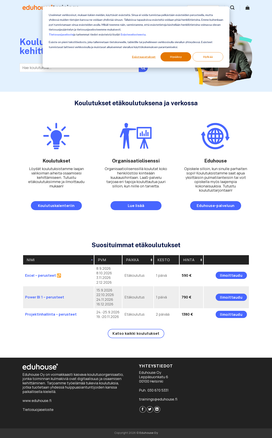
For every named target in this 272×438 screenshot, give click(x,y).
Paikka (132, 259)
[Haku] (232, 7)
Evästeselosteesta (133, 34)
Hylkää (208, 56)
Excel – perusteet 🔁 (43, 275)
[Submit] (143, 67)
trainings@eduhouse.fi (158, 399)
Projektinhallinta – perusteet (51, 314)
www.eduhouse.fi (37, 400)
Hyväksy (176, 56)
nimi (31, 259)
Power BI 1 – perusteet (44, 297)
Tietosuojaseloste (61, 34)
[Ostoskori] (247, 7)
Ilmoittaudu (231, 275)
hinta (189, 259)
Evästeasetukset (144, 56)
